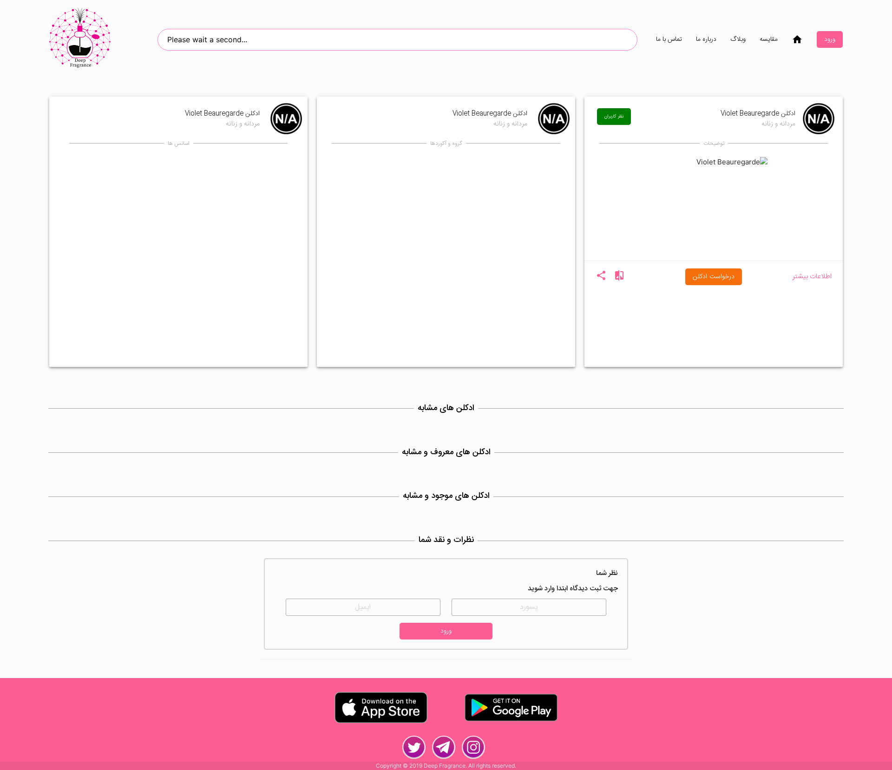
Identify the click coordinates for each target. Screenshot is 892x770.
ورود (829, 39)
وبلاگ (738, 39)
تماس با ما (669, 39)
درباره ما (706, 39)
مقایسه (769, 39)
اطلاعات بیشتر (812, 277)
